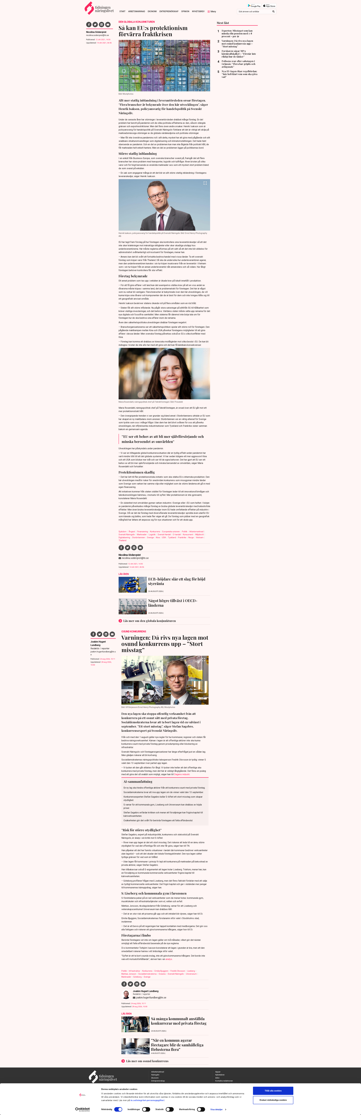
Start (122, 11)
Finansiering (142, 531)
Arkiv (217, 1078)
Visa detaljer (216, 1109)
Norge (191, 537)
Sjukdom (123, 531)
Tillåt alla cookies (273, 1090)
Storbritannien (138, 537)
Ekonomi (152, 11)
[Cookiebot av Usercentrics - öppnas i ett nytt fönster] (82, 1109)
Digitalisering (124, 537)
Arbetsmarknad (136, 11)
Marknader (142, 534)
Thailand (122, 540)
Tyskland (172, 537)
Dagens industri (182, 774)
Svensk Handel (164, 534)
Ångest (132, 531)
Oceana (162, 974)
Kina (158, 537)
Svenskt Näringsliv (127, 534)
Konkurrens (155, 531)
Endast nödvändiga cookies (273, 1100)
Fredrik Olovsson (178, 971)
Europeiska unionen (171, 531)
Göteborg (137, 977)
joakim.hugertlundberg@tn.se (103, 653)
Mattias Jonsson (129, 974)
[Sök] (273, 11)
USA (164, 537)
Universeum (191, 974)
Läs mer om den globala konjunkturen (149, 621)
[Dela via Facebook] (89, 24)
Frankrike (182, 537)
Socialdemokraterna (147, 974)
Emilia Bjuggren (162, 971)
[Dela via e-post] (108, 24)
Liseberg (191, 971)
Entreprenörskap (168, 11)
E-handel (177, 534)
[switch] (146, 1109)
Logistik (152, 534)
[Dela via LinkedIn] (101, 24)
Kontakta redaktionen (224, 1081)
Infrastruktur (135, 971)
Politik (185, 531)
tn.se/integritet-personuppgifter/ (147, 1100)
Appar (217, 1072)
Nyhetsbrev (198, 11)
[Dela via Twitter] (95, 24)
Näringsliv (155, 1075)
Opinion (185, 11)
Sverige (150, 537)
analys (169, 959)
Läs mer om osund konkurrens (147, 1061)
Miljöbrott (199, 534)
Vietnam (200, 537)
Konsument (188, 534)
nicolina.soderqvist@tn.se (97, 35)
